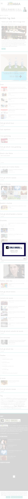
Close (25, 258)
